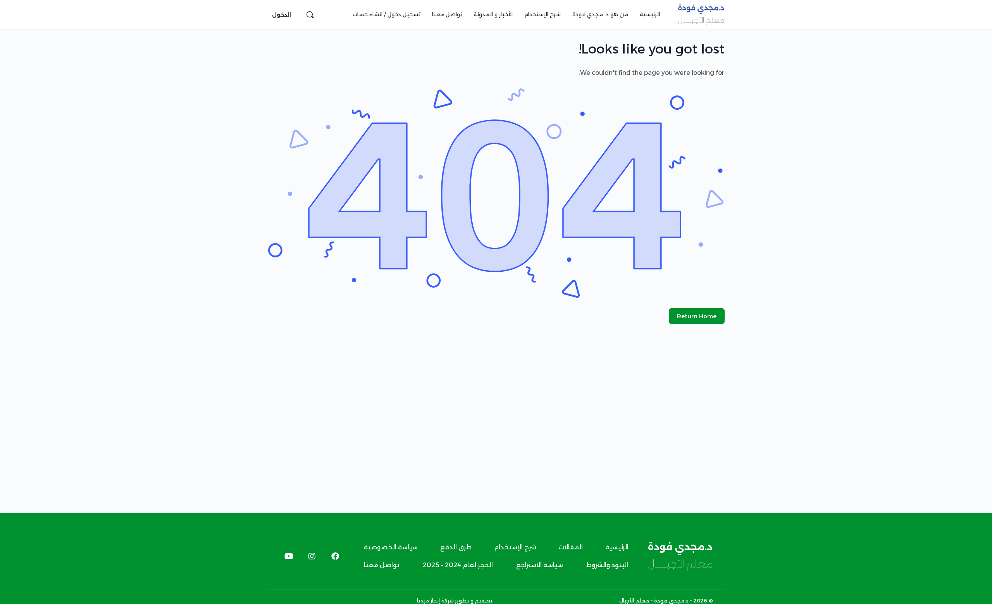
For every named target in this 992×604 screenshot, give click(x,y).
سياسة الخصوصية (391, 547)
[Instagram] (312, 556)
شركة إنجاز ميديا (435, 600)
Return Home (696, 316)
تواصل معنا (382, 565)
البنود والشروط (607, 565)
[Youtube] (288, 556)
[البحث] (310, 14)
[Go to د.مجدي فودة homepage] (701, 13)
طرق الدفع (456, 547)
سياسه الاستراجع (539, 565)
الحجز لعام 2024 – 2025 (458, 565)
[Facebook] (335, 556)
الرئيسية (617, 547)
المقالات (570, 547)
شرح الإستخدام (515, 547)
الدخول (281, 14)
